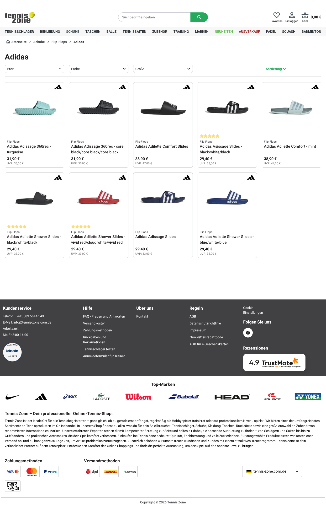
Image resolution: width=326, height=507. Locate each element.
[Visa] (13, 471)
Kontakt (142, 316)
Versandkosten (94, 323)
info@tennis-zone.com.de (32, 322)
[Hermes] (130, 471)
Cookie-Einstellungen (248, 310)
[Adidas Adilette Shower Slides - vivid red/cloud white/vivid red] (98, 198)
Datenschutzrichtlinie (205, 323)
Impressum (197, 330)
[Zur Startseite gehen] (20, 17)
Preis (10, 69)
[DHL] (111, 471)
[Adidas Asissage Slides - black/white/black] (227, 108)
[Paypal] (50, 471)
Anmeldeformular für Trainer (104, 356)
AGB (192, 316)
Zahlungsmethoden (97, 330)
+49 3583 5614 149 (35, 4)
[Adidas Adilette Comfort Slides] (163, 108)
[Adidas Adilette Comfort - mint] (291, 108)
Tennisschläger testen (99, 349)
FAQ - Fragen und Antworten (104, 316)
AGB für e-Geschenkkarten (209, 344)
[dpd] (92, 471)
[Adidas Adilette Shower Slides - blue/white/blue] (227, 198)
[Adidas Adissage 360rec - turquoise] (34, 108)
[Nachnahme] (13, 486)
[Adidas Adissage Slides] (163, 198)
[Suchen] (199, 17)
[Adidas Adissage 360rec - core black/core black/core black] (98, 108)
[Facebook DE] (248, 333)
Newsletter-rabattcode (206, 337)
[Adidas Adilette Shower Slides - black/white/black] (34, 198)
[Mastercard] (32, 471)
